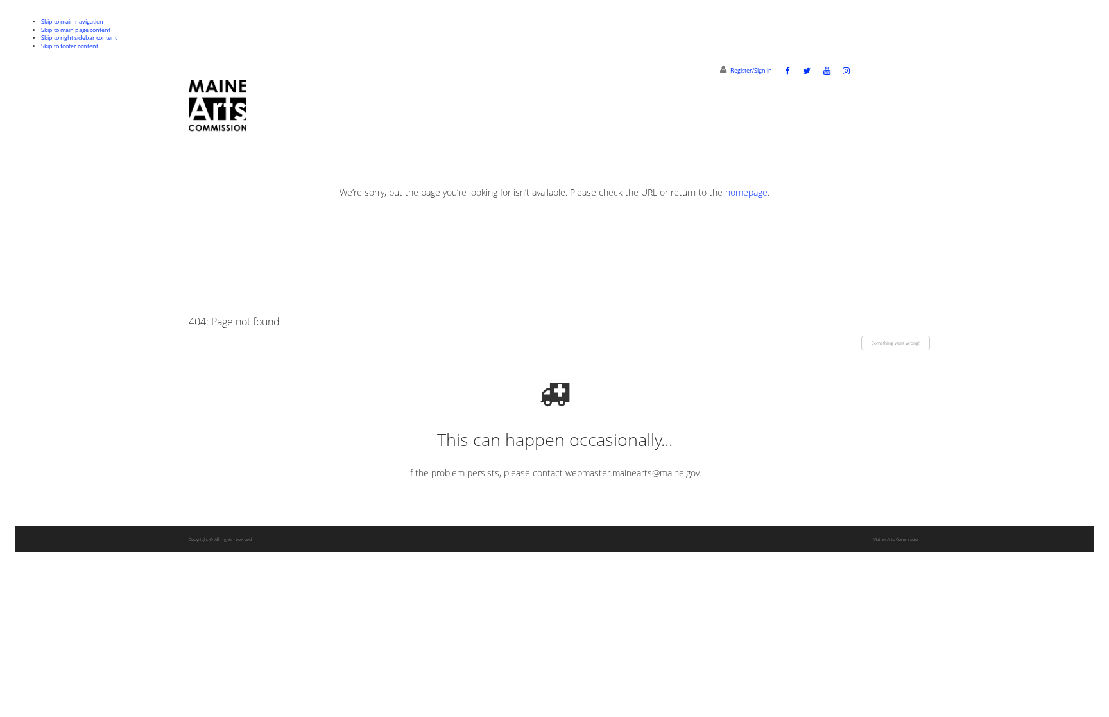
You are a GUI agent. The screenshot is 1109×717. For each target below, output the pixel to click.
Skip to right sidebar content (79, 38)
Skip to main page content (75, 30)
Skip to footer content (69, 46)
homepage (746, 192)
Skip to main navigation (72, 22)
